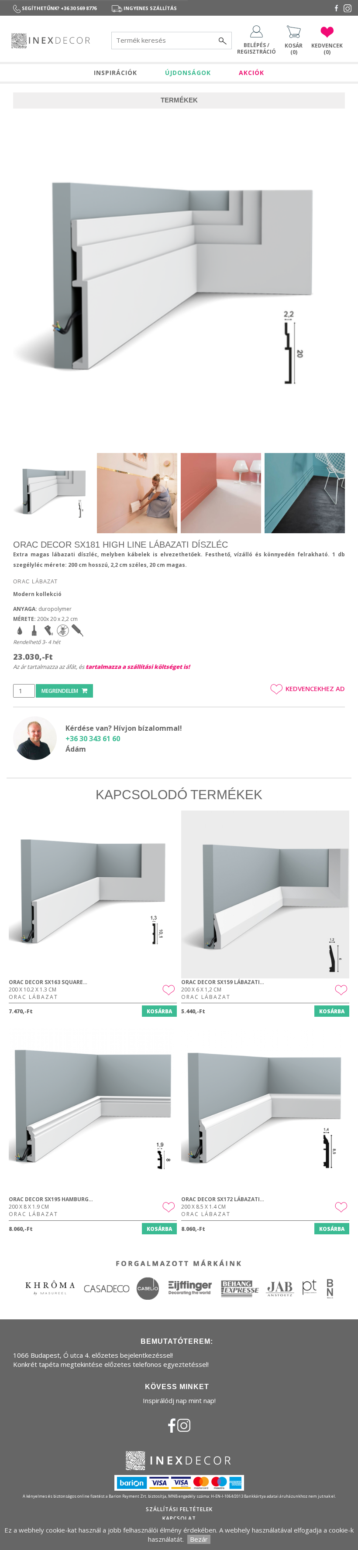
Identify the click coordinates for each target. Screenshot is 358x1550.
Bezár (199, 1539)
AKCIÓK (251, 72)
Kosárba (159, 1011)
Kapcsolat (179, 1518)
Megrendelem (60, 691)
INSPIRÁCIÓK (115, 72)
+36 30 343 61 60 (92, 738)
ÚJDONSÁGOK (188, 72)
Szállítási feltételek (179, 1509)
